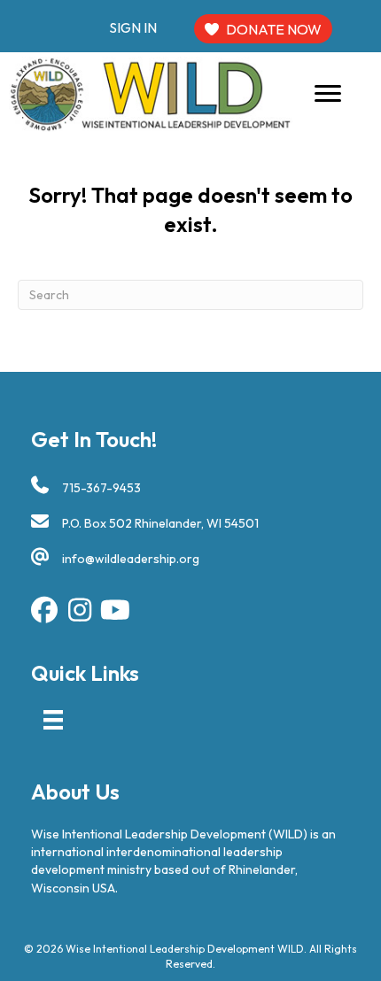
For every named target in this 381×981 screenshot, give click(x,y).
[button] (44, 610)
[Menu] (327, 94)
